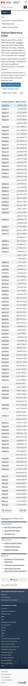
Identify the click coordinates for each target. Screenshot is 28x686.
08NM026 (5, 137)
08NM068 (5, 341)
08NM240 (5, 330)
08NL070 (5, 483)
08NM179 (5, 120)
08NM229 (5, 187)
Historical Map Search (12, 546)
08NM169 (5, 326)
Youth (2, 666)
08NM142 (5, 109)
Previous (8, 510)
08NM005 (5, 398)
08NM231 (5, 209)
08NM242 (5, 337)
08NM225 (5, 205)
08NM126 (5, 469)
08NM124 (5, 112)
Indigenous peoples (6, 660)
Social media (4, 671)
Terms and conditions (7, 680)
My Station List (9, 534)
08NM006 (5, 405)
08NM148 (5, 390)
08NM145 (5, 152)
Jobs (2, 619)
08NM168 (5, 309)
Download (5, 519)
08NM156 (5, 301)
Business (3, 627)
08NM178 (5, 444)
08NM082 (5, 458)
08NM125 (5, 130)
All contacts (4, 608)
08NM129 (5, 194)
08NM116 (5, 177)
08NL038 (5, 490)
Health (3, 633)
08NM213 (5, 241)
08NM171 (5, 423)
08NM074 (5, 369)
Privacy (3, 682)
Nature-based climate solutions (9, 600)
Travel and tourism (6, 625)
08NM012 (5, 462)
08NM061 (5, 141)
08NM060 (5, 291)
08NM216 (5, 219)
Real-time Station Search (13, 527)
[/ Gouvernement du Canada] (10, 2)
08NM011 (5, 244)
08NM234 (5, 155)
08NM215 (5, 262)
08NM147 (5, 387)
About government (6, 614)
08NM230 (5, 184)
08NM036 (5, 159)
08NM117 (5, 145)
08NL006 (5, 494)
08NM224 (5, 105)
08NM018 (5, 212)
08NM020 (5, 127)
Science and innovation (7, 657)
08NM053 (5, 148)
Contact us (4, 594)
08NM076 (5, 316)
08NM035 (5, 298)
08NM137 (5, 230)
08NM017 (5, 198)
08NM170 (5, 312)
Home (3, 17)
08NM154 (5, 116)
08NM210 (5, 287)
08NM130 (5, 451)
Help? (21, 93)
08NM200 (5, 465)
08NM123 (5, 134)
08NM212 (5, 251)
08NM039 (5, 266)
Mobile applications (6, 674)
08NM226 (5, 280)
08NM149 (5, 408)
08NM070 (5, 362)
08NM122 (5, 380)
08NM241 (5, 333)
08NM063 (5, 351)
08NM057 (5, 294)
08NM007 (5, 305)
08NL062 (5, 480)
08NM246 (5, 430)
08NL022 (5, 497)
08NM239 (5, 169)
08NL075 (5, 476)
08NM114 (5, 415)
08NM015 (5, 426)
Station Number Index (10, 89)
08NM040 (5, 269)
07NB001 (19, 43)
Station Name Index (9, 93)
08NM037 (5, 366)
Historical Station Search (13, 543)
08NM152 (5, 162)
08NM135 (5, 373)
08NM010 (5, 248)
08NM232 (5, 202)
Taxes (2, 636)
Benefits (3, 630)
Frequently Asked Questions (14, 565)
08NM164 (5, 448)
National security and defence (9, 641)
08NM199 (5, 440)
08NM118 (5, 323)
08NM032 (5, 348)
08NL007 (5, 487)
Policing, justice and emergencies (10, 647)
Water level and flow (8, 24)
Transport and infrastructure (8, 649)
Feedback (16, 580)
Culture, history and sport (8, 644)
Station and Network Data (10, 27)
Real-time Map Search (12, 531)
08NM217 (5, 227)
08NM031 (5, 319)
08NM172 (5, 191)
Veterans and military (6, 663)
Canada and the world (7, 652)
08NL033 (5, 505)
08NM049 (5, 394)
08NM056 (5, 376)
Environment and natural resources (12, 20)
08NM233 (5, 166)
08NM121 (5, 437)
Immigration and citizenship (8, 622)
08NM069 (5, 344)
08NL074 (5, 501)
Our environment (5, 597)
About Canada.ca (5, 677)
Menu (5, 12)
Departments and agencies (8, 611)
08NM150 (5, 358)
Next (21, 510)
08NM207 (5, 284)
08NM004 (5, 276)
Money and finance (6, 655)
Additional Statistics (11, 550)
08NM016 (5, 173)
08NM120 (5, 433)
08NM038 (5, 355)
